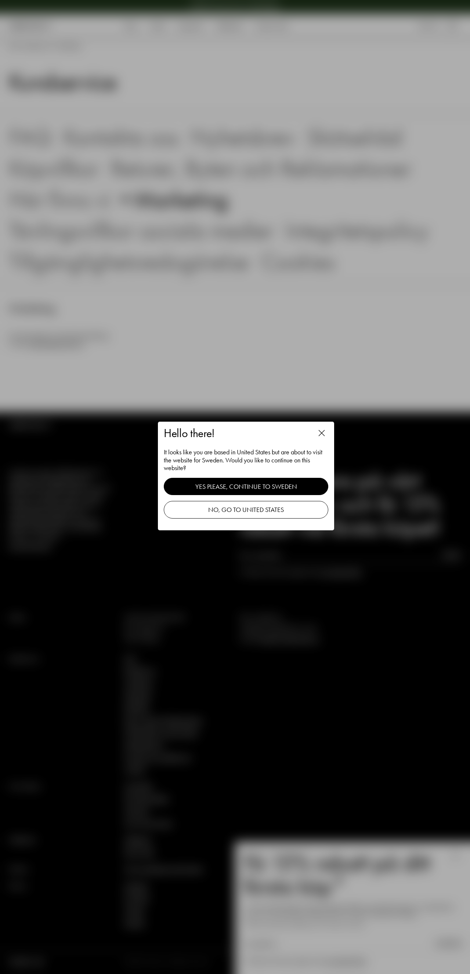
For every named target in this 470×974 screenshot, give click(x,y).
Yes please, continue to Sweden (246, 486)
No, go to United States (246, 509)
